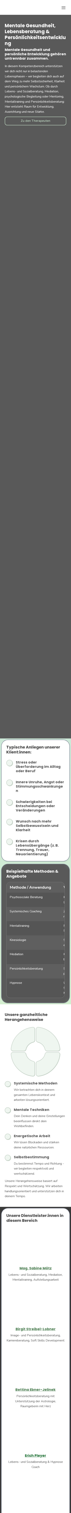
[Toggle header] (63, 7)
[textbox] (35, 7)
